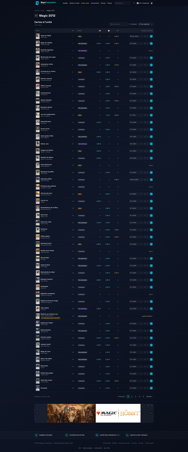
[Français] (138, 3)
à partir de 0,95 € (147, 316)
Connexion (145, 3)
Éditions (114, 443)
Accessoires (95, 3)
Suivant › (149, 396)
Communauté (149, 443)
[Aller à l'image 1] (148, 405)
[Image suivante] (151, 413)
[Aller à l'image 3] (151, 405)
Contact (140, 443)
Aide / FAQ (107, 448)
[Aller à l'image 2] (149, 405)
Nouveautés (107, 443)
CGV (79, 448)
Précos (109, 3)
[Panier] (152, 3)
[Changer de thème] (134, 3)
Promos (103, 3)
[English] (140, 3)
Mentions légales (87, 448)
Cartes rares (85, 3)
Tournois (134, 443)
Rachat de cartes (124, 443)
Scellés (65, 3)
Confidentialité (98, 448)
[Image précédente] (37, 413)
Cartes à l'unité (74, 3)
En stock (134, 24)
